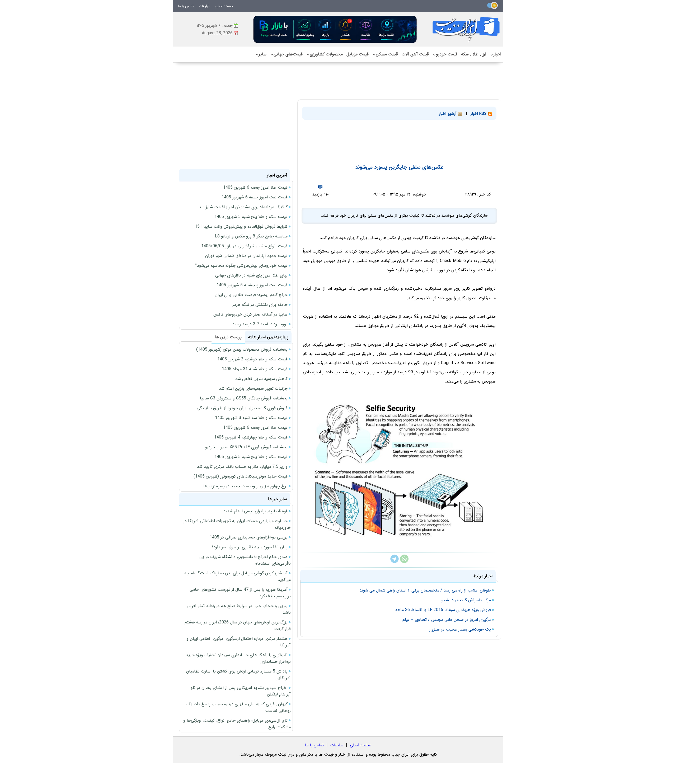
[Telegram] (394, 562)
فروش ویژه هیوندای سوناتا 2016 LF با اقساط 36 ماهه (443, 610)
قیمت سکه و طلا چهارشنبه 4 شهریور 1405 (251, 437)
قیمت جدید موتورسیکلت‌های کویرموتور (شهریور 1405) (241, 476)
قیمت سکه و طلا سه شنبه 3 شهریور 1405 (251, 417)
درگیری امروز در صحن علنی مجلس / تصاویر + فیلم (446, 619)
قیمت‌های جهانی (286, 54)
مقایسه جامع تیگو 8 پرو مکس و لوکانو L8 (251, 236)
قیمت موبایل (357, 54)
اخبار (495, 54)
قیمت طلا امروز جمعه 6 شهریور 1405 (255, 187)
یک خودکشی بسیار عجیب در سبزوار (460, 629)
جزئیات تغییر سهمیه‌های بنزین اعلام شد (253, 388)
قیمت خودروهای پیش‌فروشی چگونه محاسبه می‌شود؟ (241, 265)
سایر (260, 54)
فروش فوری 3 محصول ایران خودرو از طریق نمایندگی (242, 408)
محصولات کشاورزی (324, 54)
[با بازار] (335, 29)
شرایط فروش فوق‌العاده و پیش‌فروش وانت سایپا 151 (241, 226)
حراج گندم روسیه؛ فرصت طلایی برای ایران (251, 295)
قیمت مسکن (385, 54)
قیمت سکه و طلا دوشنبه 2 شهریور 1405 (252, 359)
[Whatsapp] (404, 562)
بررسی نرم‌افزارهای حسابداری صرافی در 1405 (249, 537)
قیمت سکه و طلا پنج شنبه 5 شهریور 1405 (251, 216)
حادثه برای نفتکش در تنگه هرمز (260, 304)
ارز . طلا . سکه (473, 54)
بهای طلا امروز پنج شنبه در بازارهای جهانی (251, 275)
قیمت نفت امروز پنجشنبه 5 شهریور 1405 (252, 285)
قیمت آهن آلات (415, 54)
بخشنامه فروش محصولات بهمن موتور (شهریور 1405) (242, 349)
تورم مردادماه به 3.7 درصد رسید (260, 324)
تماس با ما (186, 6)
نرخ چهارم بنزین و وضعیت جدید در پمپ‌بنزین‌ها (245, 486)
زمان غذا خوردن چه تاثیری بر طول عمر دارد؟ (250, 547)
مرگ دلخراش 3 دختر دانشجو (466, 600)
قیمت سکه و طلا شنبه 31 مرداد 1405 (255, 369)
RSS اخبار (479, 114)
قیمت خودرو (445, 54)
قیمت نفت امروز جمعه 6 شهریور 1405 (255, 197)
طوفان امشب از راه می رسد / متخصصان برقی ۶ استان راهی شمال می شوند (425, 590)
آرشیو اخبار (448, 114)
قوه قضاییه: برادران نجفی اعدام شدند (255, 511)
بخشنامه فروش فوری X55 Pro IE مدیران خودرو (246, 447)
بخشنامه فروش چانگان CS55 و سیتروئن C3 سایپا (244, 398)
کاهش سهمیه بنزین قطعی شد (261, 378)
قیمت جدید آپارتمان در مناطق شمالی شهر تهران (246, 255)
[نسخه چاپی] (320, 186)
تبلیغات (204, 6)
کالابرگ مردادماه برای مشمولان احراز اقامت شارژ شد (243, 207)
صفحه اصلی (224, 6)
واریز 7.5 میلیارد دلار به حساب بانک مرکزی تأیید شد (242, 466)
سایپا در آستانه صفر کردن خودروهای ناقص (250, 314)
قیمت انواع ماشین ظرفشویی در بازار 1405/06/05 (244, 246)
